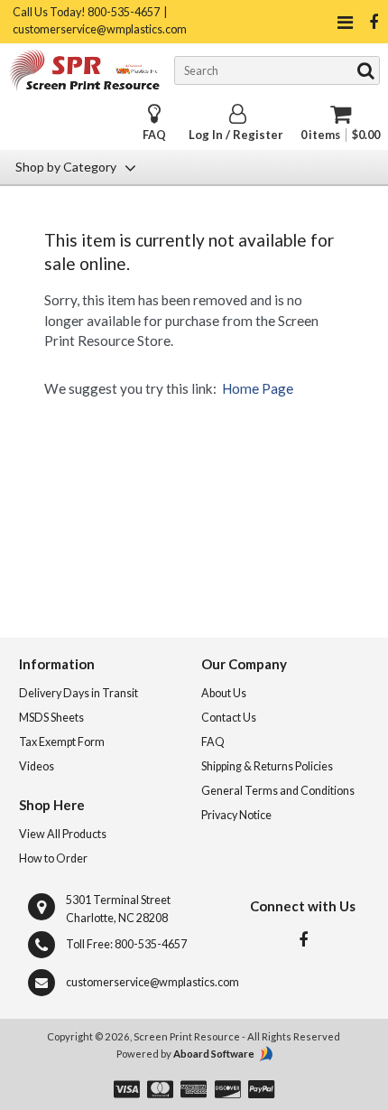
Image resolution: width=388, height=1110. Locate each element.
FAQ (154, 135)
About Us (223, 693)
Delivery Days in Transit (78, 693)
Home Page (257, 388)
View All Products (62, 834)
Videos (36, 766)
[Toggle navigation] (345, 22)
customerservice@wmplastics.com (152, 982)
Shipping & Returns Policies (267, 766)
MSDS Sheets (51, 717)
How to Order (53, 858)
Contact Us (228, 717)
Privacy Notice (236, 815)
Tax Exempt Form (62, 742)
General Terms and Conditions (278, 791)
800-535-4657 (151, 944)
